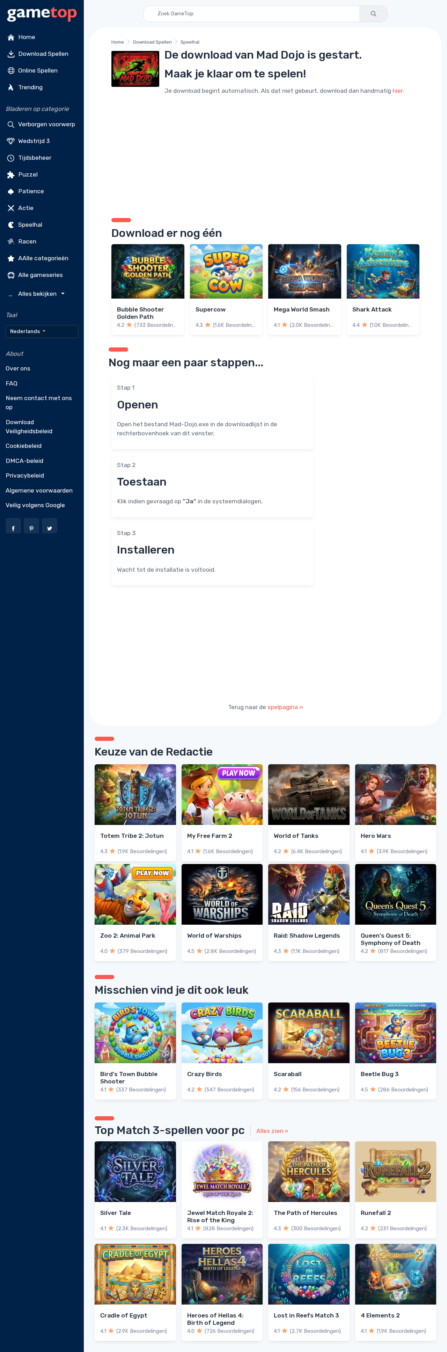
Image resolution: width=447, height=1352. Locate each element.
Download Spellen (42, 53)
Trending (30, 87)
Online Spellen (37, 70)
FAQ (11, 383)
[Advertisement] (265, 155)
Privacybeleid (25, 475)
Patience (30, 191)
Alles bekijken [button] (33, 294)
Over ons (18, 368)
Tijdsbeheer (34, 157)
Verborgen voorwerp (46, 124)
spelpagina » (285, 707)
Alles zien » (272, 1130)
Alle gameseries (40, 274)
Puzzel (27, 174)
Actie (25, 207)
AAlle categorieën (42, 258)
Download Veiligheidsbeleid (29, 427)
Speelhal (29, 224)
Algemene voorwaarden (39, 490)
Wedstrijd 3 (33, 140)
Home (26, 36)
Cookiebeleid (24, 445)
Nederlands (25, 331)
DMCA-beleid (24, 460)
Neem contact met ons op (39, 403)
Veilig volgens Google (35, 505)
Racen (26, 241)
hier (398, 90)
